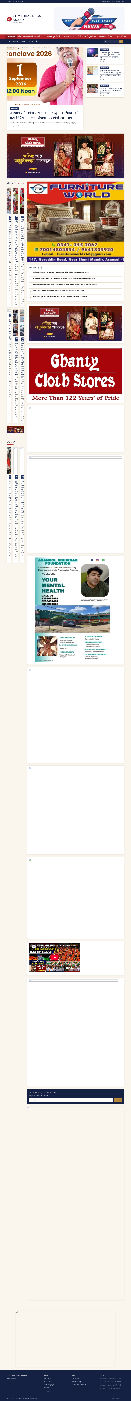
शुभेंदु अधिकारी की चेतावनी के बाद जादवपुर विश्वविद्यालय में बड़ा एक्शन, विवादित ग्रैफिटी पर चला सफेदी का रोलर (65, 285)
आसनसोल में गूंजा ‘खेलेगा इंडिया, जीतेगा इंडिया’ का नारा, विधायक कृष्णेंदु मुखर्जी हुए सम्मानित (60, 297)
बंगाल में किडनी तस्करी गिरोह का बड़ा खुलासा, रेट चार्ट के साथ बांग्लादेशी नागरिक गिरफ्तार (58, 291)
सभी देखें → (21, 183)
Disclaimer (75, 1379)
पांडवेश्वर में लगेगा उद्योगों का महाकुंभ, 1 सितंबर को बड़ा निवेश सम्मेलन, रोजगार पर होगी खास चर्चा (31, 37)
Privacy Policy (76, 1382)
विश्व (123, 1)
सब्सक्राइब (118, 1100)
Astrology (47, 1379)
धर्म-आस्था (47, 1391)
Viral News (48, 1382)
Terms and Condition (79, 1385)
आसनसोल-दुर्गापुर (106, 1)
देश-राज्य (118, 1)
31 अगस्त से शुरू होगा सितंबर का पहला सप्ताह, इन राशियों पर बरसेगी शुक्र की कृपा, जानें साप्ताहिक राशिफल (64, 279)
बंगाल (113, 1)
